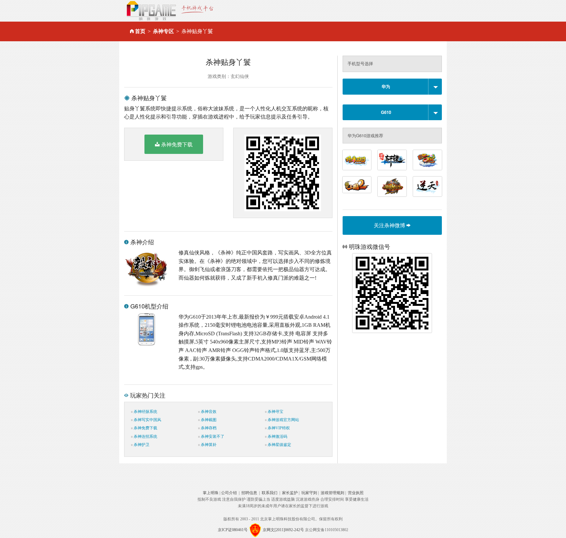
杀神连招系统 (145, 436)
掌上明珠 (210, 493)
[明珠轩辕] (392, 160)
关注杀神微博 (390, 225)
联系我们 (269, 493)
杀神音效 (208, 411)
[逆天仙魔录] (427, 186)
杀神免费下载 (177, 144)
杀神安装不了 (212, 436)
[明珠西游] (427, 160)
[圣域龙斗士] (392, 186)
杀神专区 (163, 31)
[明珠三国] (357, 160)
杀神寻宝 (275, 411)
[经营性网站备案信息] (255, 530)
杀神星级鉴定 (279, 444)
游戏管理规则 (332, 493)
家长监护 (290, 493)
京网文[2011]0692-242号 (283, 530)
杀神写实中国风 (147, 419)
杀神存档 (208, 428)
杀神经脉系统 (145, 411)
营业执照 (356, 493)
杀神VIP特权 (278, 428)
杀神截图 (208, 419)
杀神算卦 (208, 444)
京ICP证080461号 (233, 530)
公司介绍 (229, 493)
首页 (140, 31)
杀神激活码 (277, 436)
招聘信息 (249, 493)
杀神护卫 (141, 444)
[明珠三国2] (357, 184)
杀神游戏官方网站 (283, 419)
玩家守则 (309, 493)
